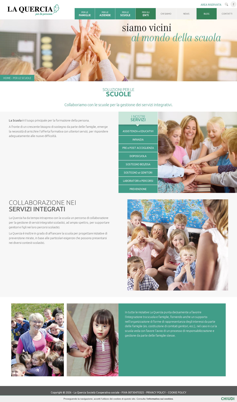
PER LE (85, 14)
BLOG (206, 13)
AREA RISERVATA (211, 4)
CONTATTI (227, 13)
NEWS (186, 13)
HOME (7, 78)
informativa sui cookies (160, 398)
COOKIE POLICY (177, 392)
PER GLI (145, 14)
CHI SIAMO (166, 13)
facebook (233, 4)
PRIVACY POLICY (156, 392)
